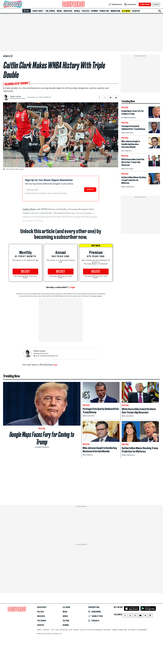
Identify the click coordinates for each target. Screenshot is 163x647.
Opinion (94, 11)
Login (72, 287)
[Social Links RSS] (145, 616)
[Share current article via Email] (110, 97)
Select (25, 271)
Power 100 (104, 11)
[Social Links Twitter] (130, 616)
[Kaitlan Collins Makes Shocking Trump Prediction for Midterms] (154, 184)
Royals (77, 11)
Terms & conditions (119, 630)
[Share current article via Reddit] (116, 97)
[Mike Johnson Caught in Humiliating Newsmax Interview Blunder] (154, 148)
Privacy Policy (63, 193)
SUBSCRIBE (145, 4)
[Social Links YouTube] (140, 616)
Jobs (57, 630)
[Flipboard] (150, 616)
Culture (66, 621)
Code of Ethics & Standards (91, 630)
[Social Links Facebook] (125, 616)
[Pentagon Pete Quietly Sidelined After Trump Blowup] (154, 132)
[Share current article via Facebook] (99, 97)
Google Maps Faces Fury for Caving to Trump (41, 438)
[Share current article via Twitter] (105, 97)
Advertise (64, 630)
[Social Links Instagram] (135, 616)
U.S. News (126, 11)
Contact (46, 630)
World (65, 616)
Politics (85, 11)
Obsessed (68, 11)
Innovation (115, 11)
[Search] (159, 11)
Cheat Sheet (37, 11)
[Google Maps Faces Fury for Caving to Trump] (154, 117)
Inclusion (107, 630)
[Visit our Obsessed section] (21, 4)
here (55, 364)
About (39, 630)
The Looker (50, 11)
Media (59, 11)
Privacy (76, 630)
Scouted (136, 11)
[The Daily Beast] (74, 4)
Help (70, 630)
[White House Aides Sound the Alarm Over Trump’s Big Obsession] (154, 166)
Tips (52, 630)
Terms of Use (52, 193)
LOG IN (156, 4)
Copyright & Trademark (137, 630)
